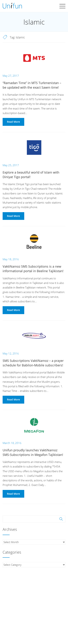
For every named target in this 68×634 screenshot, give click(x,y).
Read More (13, 121)
